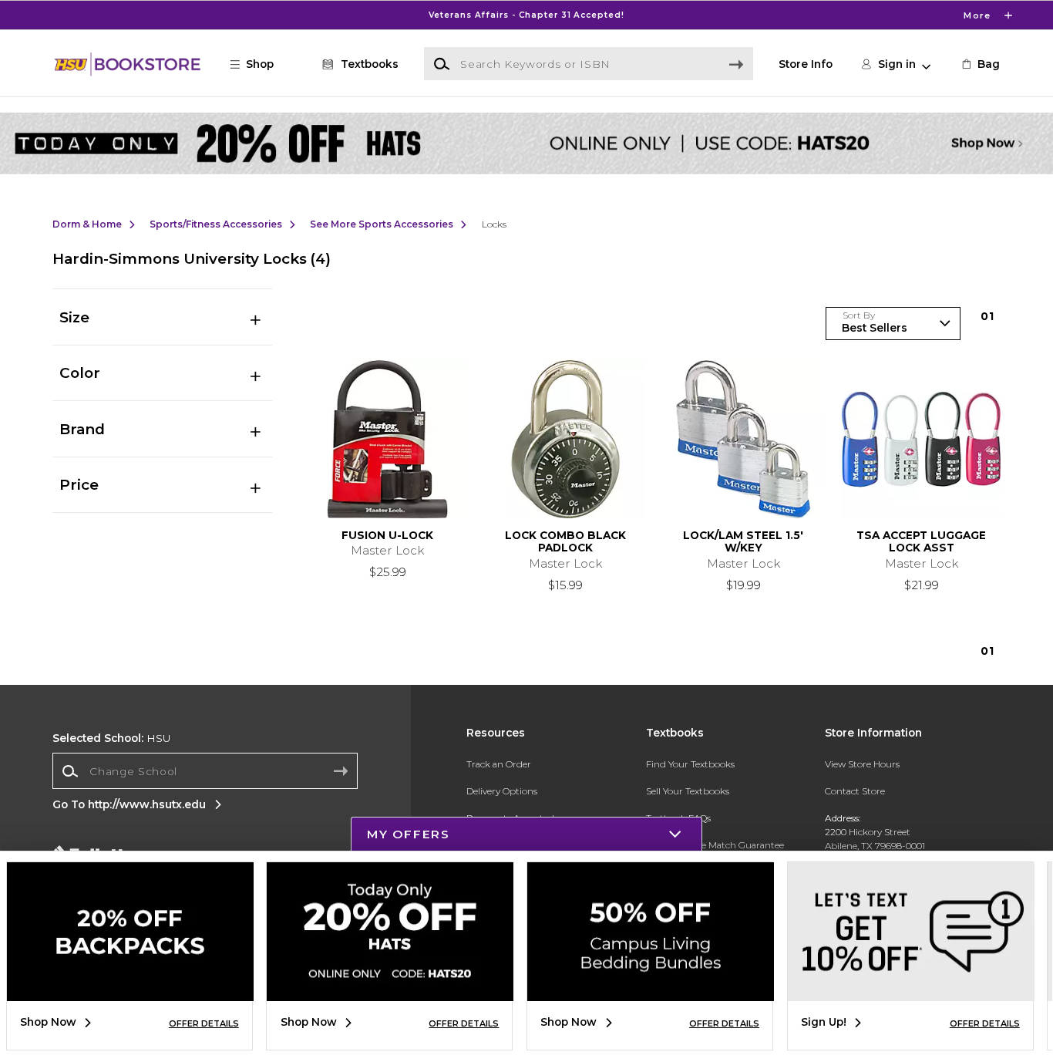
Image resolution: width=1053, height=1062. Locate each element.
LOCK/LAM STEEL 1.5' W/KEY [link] (743, 541)
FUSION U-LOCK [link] (387, 535)
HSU (111, 738)
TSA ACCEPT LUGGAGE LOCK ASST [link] (921, 541)
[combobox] (205, 771)
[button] (526, 15)
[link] (980, 64)
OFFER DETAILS (204, 1023)
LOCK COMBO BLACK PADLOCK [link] (565, 541)
